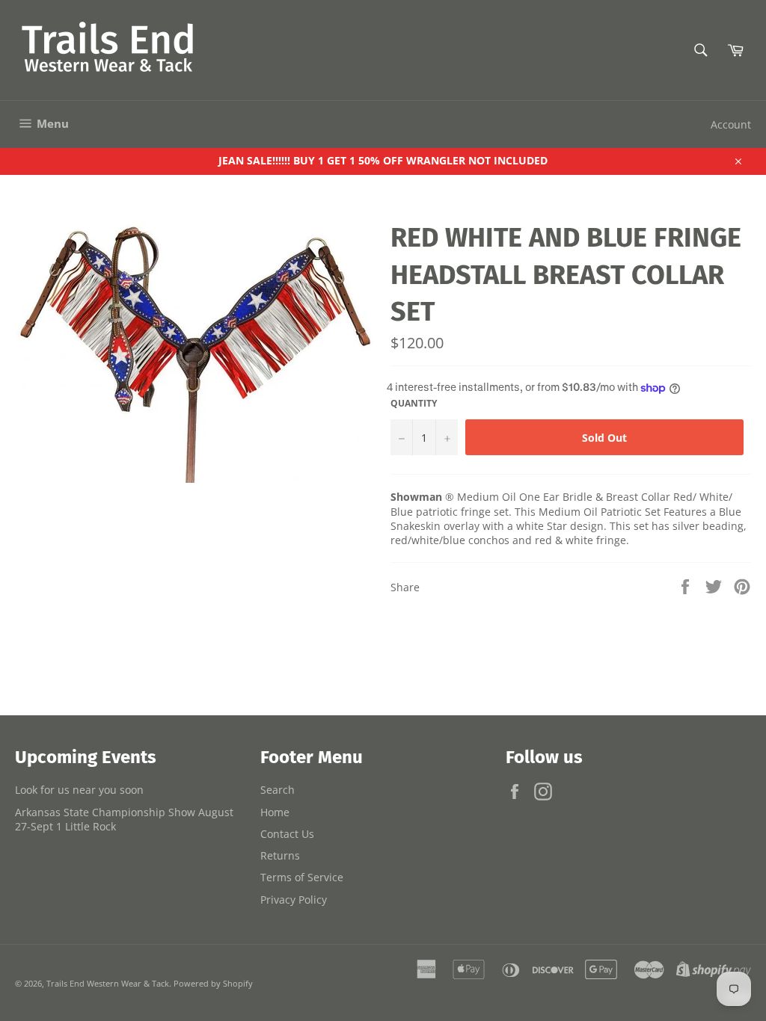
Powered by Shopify (213, 983)
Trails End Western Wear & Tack (107, 983)
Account (731, 124)
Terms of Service (301, 877)
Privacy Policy (293, 899)
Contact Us (287, 834)
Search (277, 790)
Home (274, 812)
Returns (280, 855)
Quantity (413, 404)
